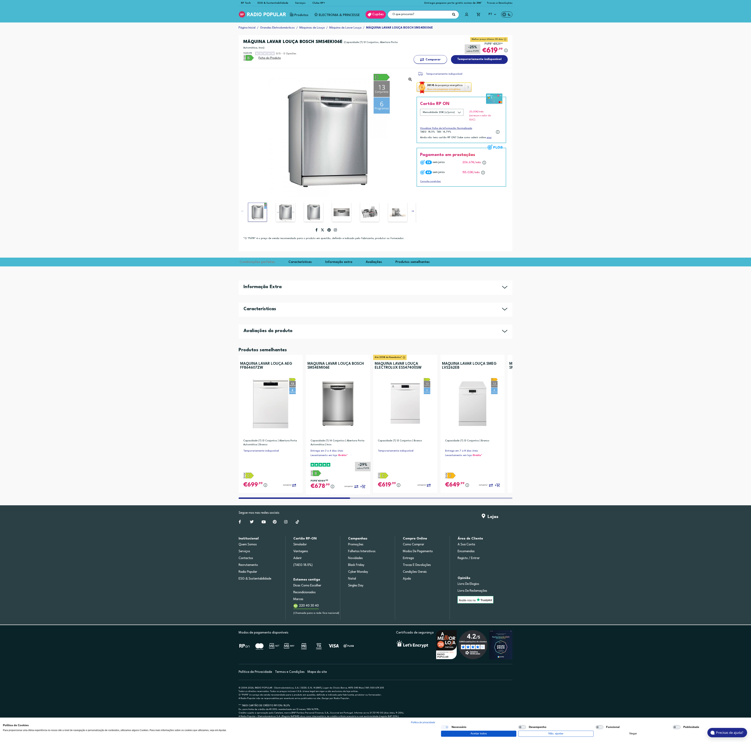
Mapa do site (317, 672)
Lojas (491, 517)
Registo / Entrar (469, 558)
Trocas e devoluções (417, 565)
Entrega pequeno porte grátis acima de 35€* (453, 3)
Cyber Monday (358, 572)
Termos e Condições (290, 672)
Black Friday (356, 565)
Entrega (408, 558)
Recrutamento (248, 565)
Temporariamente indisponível (444, 74)
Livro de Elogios (468, 584)
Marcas (298, 599)
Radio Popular (248, 572)
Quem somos (248, 544)
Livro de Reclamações (472, 590)
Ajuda (407, 578)
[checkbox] (445, 727)
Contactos (246, 558)
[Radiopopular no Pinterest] (275, 522)
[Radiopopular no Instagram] (285, 522)
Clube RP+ (318, 3)
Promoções (355, 544)
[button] (412, 211)
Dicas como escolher (307, 585)
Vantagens (300, 551)
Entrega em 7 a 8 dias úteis (461, 451)
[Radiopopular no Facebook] (240, 522)
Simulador (300, 544)
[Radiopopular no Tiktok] (297, 522)
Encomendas (466, 551)
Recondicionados (304, 592)
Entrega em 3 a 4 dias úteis (327, 451)
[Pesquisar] (453, 14)
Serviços (300, 3)
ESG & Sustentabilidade (273, 3)
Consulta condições (430, 181)
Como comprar (413, 544)
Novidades (355, 558)
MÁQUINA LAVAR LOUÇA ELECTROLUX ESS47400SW (398, 365)
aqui (489, 137)
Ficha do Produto (270, 58)
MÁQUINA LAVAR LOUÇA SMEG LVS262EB (469, 365)
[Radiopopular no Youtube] (263, 522)
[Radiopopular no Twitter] (252, 522)
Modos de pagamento (418, 551)
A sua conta (466, 544)
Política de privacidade (423, 722)
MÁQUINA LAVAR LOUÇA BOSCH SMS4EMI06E (335, 365)
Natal (352, 578)
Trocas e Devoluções (499, 3)
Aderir (297, 558)
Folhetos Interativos (362, 551)
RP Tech (246, 3)
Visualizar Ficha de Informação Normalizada (446, 128)
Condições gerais (415, 572)
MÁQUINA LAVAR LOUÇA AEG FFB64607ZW (266, 365)
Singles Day (355, 585)
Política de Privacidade (255, 672)
